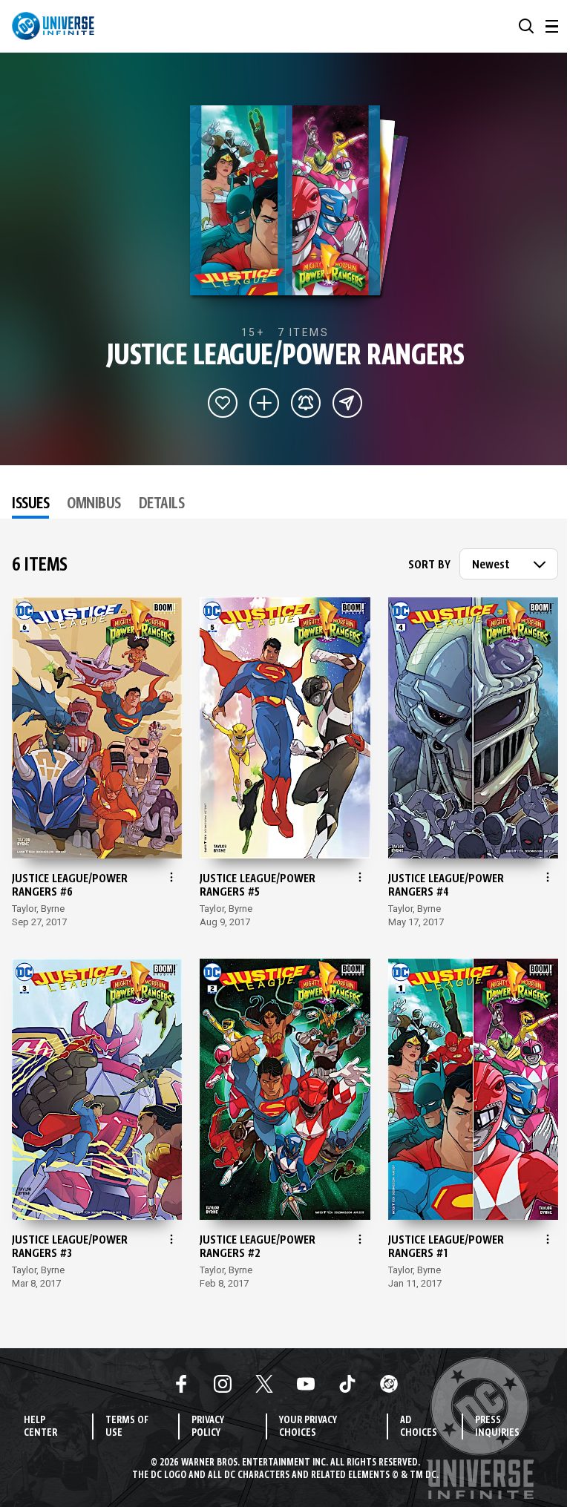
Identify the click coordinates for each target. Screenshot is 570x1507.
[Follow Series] (306, 403)
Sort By (429, 565)
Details (162, 504)
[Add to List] (264, 403)
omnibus (94, 504)
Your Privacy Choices (308, 1426)
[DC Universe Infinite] (53, 26)
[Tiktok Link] (347, 1384)
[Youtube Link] (306, 1384)
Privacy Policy (207, 1426)
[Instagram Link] (223, 1384)
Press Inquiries (497, 1426)
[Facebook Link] (181, 1384)
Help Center (40, 1426)
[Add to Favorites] (223, 403)
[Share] (347, 403)
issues (30, 504)
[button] (526, 26)
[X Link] (264, 1384)
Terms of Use (126, 1426)
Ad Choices (418, 1426)
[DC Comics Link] (389, 1384)
